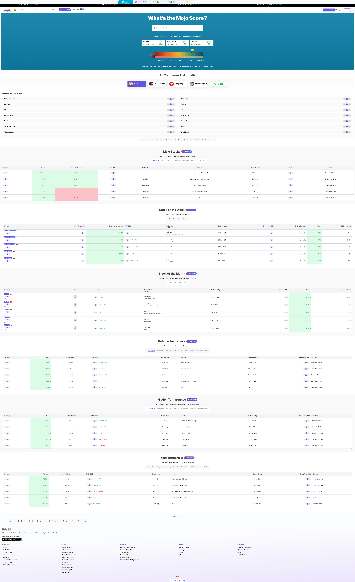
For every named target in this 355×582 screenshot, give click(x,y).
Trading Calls (66, 572)
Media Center (242, 555)
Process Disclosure (9, 565)
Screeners (65, 562)
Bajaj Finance (8, 115)
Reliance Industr (9, 99)
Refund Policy (7, 552)
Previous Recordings (244, 550)
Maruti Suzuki (185, 132)
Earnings (182, 550)
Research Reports (67, 567)
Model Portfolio (125, 555)
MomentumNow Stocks (69, 555)
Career (5, 547)
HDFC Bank (8, 104)
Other (85, 521)
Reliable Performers (68, 552)
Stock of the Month (68, 560)
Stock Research (67, 565)
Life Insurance (9, 121)
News (181, 552)
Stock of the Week (67, 557)
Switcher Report (67, 570)
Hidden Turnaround (68, 550)
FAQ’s (4, 555)
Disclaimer (6, 557)
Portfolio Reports (125, 557)
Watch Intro (187, 151)
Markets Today (184, 547)
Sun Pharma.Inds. (10, 126)
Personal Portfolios (126, 550)
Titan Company (9, 132)
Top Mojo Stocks (67, 547)
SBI (5, 110)
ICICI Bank (183, 104)
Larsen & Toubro (185, 115)
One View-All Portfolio (127, 547)
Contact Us (6, 550)
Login (347, 10)
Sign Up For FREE (65, 10)
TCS (181, 110)
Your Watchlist (125, 552)
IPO (180, 555)
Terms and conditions (10, 560)
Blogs (239, 552)
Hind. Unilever (185, 121)
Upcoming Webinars (244, 547)
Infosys (182, 126)
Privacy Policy (7, 562)
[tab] (125, 2)
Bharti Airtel (184, 99)
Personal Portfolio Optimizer (129, 560)
